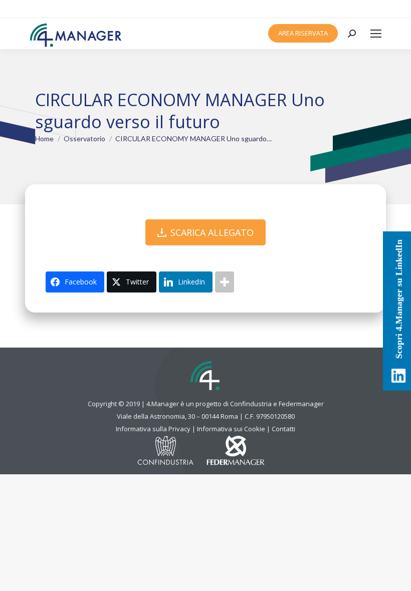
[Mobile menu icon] (376, 34)
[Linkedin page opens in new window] (371, 9)
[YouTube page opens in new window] (382, 9)
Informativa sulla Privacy (153, 428)
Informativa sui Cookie (231, 428)
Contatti (283, 428)
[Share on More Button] (224, 281)
